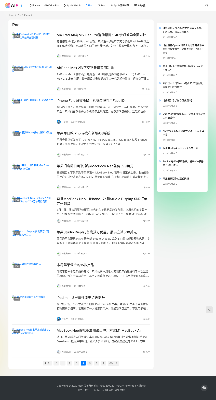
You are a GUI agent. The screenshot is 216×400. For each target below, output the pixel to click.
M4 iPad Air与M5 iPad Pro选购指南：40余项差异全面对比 (101, 35)
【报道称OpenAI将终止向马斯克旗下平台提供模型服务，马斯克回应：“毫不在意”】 (183, 49)
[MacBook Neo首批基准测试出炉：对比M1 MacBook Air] (32, 341)
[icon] (204, 388)
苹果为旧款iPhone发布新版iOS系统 (84, 133)
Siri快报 (141, 5)
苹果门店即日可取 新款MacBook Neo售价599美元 (95, 166)
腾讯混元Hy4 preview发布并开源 (180, 148)
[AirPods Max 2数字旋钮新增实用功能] (32, 78)
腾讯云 (142, 385)
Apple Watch (72, 5)
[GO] (116, 363)
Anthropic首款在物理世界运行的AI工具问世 (183, 132)
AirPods (18, 68)
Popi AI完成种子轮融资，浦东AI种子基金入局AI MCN (183, 163)
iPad (90, 5)
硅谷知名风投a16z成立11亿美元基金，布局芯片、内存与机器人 (183, 30)
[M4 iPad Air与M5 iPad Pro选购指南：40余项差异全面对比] (32, 45)
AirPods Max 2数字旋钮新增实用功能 (85, 68)
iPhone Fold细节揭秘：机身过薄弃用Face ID (91, 101)
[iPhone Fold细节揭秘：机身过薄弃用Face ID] (32, 111)
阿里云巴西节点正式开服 (176, 178)
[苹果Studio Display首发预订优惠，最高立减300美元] (32, 243)
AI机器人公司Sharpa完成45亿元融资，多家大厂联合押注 (183, 85)
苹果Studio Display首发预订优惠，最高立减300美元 (97, 232)
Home (11, 15)
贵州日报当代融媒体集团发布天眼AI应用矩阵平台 (183, 68)
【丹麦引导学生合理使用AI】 (178, 100)
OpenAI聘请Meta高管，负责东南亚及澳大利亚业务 (184, 115)
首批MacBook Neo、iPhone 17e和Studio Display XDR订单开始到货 (102, 201)
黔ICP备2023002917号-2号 (109, 385)
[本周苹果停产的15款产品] (32, 275)
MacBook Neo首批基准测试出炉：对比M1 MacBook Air (99, 330)
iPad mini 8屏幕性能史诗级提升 (81, 298)
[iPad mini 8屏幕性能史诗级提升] (32, 308)
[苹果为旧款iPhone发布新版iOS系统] (32, 144)
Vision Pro (53, 5)
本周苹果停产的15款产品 (75, 265)
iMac (102, 5)
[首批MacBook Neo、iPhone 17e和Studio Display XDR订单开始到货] (32, 209)
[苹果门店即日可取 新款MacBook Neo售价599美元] (32, 176)
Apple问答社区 (120, 5)
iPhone (35, 5)
